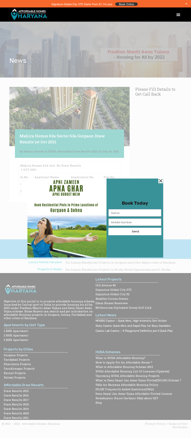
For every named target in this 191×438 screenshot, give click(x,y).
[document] (95, 219)
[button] (178, 15)
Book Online (126, 4)
